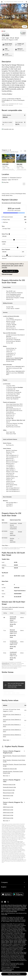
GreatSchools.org (5, 663)
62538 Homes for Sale (8, 809)
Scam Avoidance (16, 906)
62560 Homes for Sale (8, 807)
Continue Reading (7, 94)
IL (8, 177)
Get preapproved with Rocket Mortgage (11, 203)
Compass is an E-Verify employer (14, 908)
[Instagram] (2, 901)
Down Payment (6, 249)
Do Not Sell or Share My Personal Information (11, 905)
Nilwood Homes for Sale (8, 792)
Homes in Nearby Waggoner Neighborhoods (11, 752)
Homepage (4, 177)
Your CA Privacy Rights (11, 911)
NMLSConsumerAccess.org (7, 969)
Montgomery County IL (15, 177)
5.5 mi (21, 641)
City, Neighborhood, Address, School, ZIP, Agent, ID (14, 1)
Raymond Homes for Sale (9, 790)
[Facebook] (5, 901)
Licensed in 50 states (7, 970)
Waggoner (4, 179)
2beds (3, 38)
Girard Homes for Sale (8, 795)
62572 (16, 39)
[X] (8, 901)
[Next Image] (13, 158)
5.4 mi (21, 630)
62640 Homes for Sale (8, 812)
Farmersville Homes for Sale (9, 787)
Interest (4, 241)
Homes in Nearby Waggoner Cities (11, 780)
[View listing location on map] (23, 33)
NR (4, 617)
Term (3, 226)
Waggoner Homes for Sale (9, 784)
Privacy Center (8, 906)
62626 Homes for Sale (8, 815)
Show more (5, 775)
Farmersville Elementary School (13, 618)
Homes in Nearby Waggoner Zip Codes (13, 803)
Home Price (5, 234)
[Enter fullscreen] (24, 183)
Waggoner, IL (12, 39)
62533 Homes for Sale (8, 818)
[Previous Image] (3, 158)
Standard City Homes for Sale (10, 768)
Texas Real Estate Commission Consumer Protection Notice (12, 957)
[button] (2, 1)
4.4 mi (22, 617)
